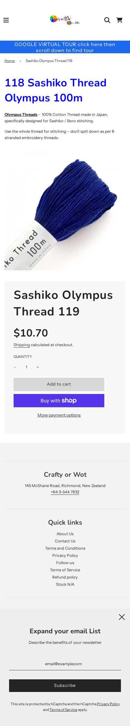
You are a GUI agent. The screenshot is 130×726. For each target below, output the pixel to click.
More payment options (59, 415)
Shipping (22, 344)
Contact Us (65, 540)
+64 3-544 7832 (65, 491)
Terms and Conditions (65, 548)
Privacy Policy (65, 555)
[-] (15, 367)
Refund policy (65, 577)
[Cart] (119, 20)
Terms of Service (65, 569)
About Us (65, 533)
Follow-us (65, 562)
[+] (37, 367)
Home (10, 60)
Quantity (23, 357)
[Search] (107, 20)
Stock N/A (65, 584)
